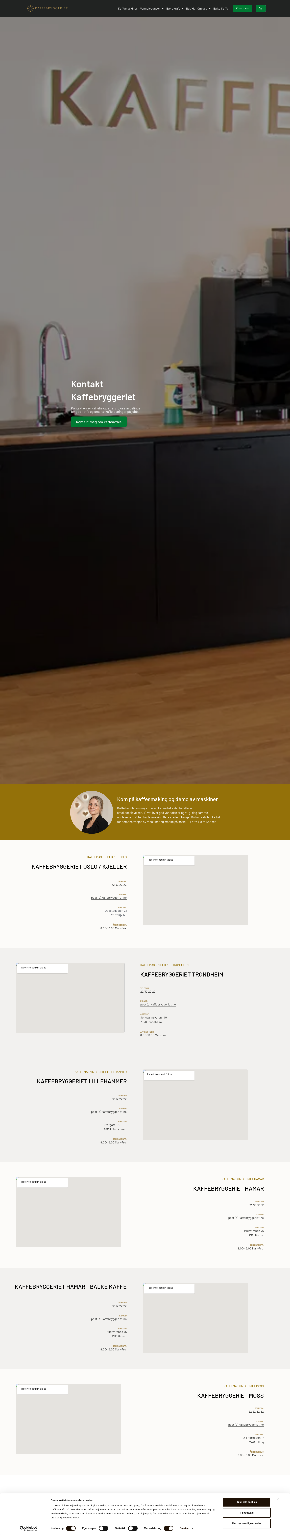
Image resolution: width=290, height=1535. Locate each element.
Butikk (190, 8)
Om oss (202, 8)
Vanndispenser (150, 8)
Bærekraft (173, 8)
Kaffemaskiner (127, 8)
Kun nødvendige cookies (246, 1523)
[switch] (103, 1528)
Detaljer (184, 1528)
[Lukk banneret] (278, 1498)
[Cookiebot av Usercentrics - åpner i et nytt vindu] (28, 1528)
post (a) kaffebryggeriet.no (109, 897)
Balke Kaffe (220, 8)
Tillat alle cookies (247, 1502)
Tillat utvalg (247, 1512)
